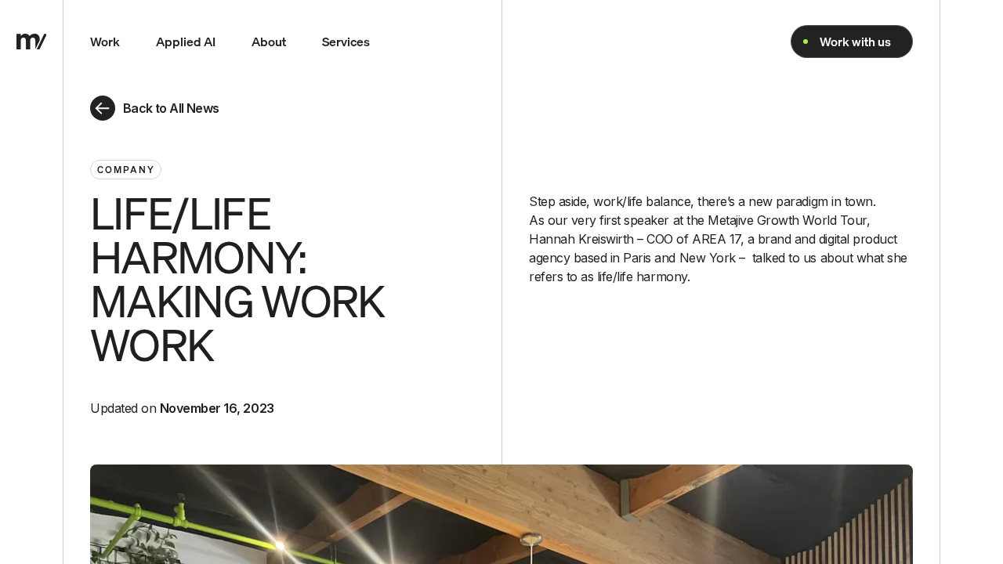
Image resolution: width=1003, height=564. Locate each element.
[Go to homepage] (31, 41)
